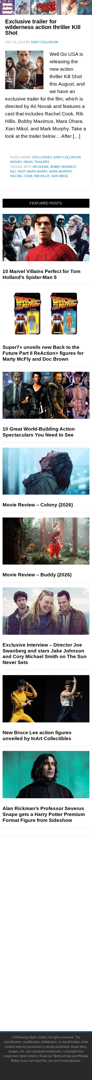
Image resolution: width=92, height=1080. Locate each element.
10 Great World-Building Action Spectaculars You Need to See (39, 432)
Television (56, 934)
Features (56, 883)
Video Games (56, 952)
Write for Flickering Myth (56, 1005)
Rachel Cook (21, 176)
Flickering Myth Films (56, 970)
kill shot (18, 171)
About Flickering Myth (56, 987)
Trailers (41, 162)
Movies (16, 162)
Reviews (56, 874)
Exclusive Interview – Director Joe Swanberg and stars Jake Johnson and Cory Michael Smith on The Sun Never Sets (45, 653)
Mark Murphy (60, 171)
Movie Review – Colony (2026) (38, 504)
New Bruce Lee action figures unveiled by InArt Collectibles (37, 735)
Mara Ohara (37, 171)
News (28, 162)
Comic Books (56, 943)
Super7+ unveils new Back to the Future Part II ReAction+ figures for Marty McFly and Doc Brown (43, 353)
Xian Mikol (59, 176)
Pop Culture (56, 918)
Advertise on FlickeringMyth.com (56, 996)
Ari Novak (40, 167)
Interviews (56, 900)
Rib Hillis (42, 176)
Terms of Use (62, 1056)
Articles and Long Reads (56, 891)
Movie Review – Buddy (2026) (37, 574)
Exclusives (42, 157)
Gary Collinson (67, 157)
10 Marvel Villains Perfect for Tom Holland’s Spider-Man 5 (41, 274)
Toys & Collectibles (56, 961)
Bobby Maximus (63, 167)
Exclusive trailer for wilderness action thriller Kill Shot (42, 27)
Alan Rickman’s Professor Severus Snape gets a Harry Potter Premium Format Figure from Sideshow (44, 814)
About (56, 979)
